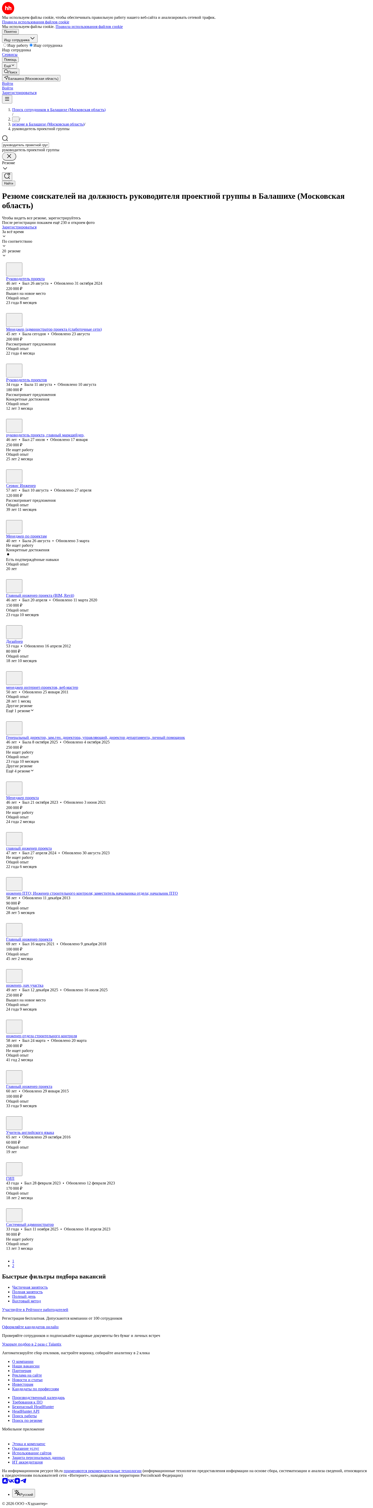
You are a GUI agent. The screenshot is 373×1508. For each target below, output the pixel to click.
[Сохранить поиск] (7, 176)
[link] (10, 72)
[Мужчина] (14, 269)
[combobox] (25, 145)
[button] (7, 83)
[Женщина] (14, 320)
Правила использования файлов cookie (89, 26)
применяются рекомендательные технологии (103, 1471)
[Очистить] (9, 156)
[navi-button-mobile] (7, 99)
